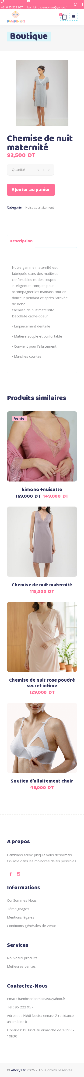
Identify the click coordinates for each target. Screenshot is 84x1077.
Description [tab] (21, 241)
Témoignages (18, 908)
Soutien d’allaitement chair (42, 781)
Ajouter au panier (31, 189)
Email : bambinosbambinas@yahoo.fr (36, 998)
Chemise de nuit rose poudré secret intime (42, 683)
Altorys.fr (18, 1070)
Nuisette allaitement (39, 207)
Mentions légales (20, 917)
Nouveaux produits (22, 958)
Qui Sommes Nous (22, 900)
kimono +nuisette (42, 490)
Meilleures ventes (21, 966)
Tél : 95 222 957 (20, 1007)
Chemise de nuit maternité (42, 585)
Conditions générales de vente (31, 925)
